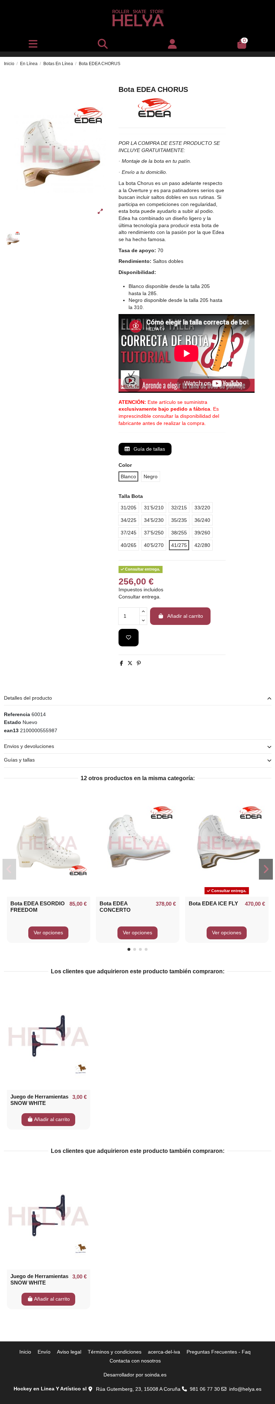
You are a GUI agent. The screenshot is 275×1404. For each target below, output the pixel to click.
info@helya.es (245, 1389)
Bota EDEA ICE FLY (213, 903)
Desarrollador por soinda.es (135, 1375)
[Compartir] (121, 663)
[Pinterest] (139, 663)
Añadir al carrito (185, 616)
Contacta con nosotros (135, 1361)
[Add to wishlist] (129, 637)
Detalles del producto (28, 698)
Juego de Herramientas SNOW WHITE (39, 1100)
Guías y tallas (19, 760)
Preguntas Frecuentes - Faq (219, 1352)
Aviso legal (69, 1352)
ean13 (11, 730)
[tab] (137, 698)
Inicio (25, 1352)
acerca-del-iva (164, 1352)
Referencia (17, 714)
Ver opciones (48, 932)
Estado (12, 722)
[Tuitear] (129, 663)
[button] (128, 949)
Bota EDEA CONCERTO (115, 906)
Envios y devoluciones (29, 746)
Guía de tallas (148, 449)
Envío (44, 1352)
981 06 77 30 (205, 1389)
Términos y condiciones (114, 1352)
